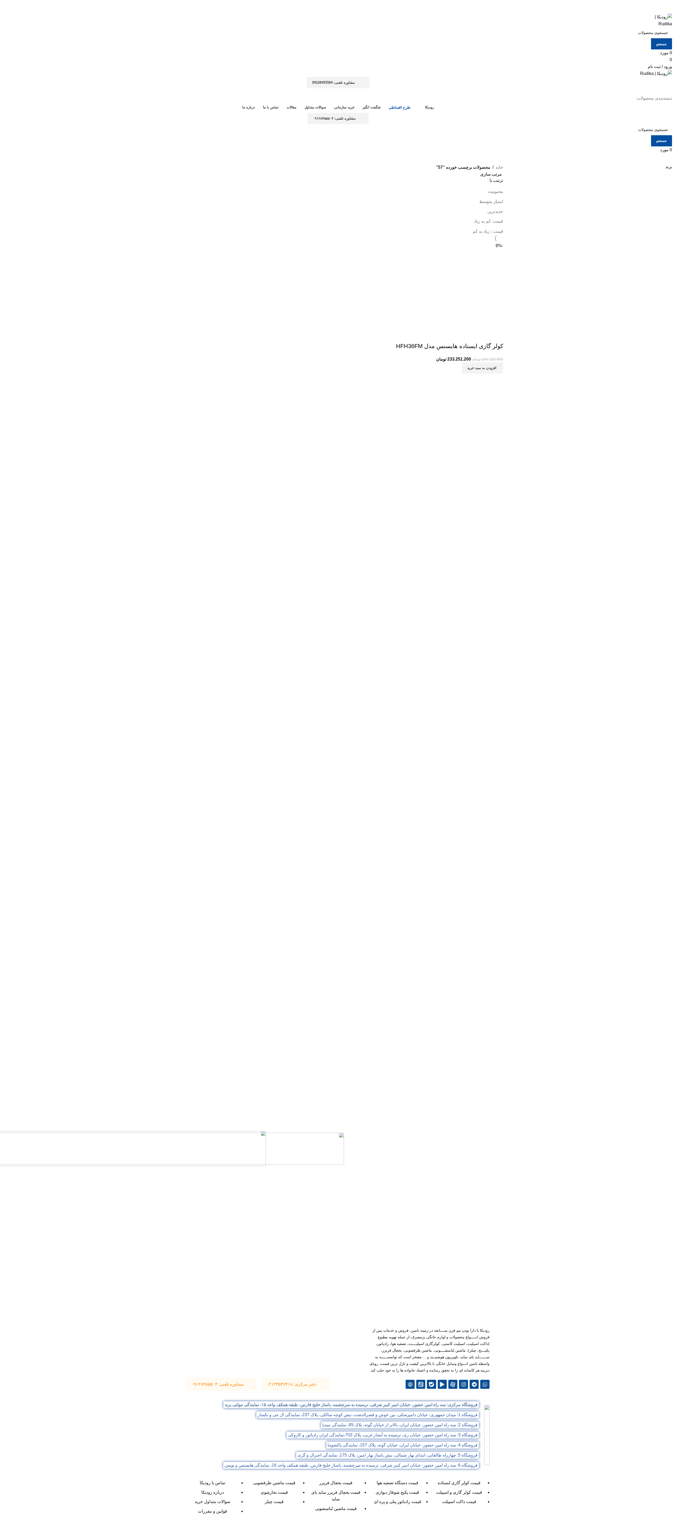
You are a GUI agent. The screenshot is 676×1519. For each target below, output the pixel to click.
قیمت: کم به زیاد (488, 221)
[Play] (442, 1384)
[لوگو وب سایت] (658, 20)
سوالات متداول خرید (212, 1501)
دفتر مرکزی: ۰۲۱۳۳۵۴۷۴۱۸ (291, 1384)
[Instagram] (463, 1384)
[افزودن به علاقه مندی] (467, 335)
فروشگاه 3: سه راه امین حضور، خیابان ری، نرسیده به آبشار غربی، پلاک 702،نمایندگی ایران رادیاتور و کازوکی (383, 1435)
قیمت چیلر (274, 1501)
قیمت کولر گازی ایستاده (459, 1482)
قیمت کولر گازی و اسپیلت (459, 1492)
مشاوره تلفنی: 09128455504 (333, 82)
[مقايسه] (496, 335)
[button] (482, 368)
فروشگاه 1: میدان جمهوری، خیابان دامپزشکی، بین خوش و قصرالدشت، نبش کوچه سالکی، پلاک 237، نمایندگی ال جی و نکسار (368, 1414)
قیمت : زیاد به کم (488, 231)
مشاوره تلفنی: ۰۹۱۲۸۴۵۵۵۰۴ (334, 118)
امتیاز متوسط (491, 201)
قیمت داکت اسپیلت (459, 1501)
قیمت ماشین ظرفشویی (274, 1482)
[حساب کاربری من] (669, 91)
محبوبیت (495, 191)
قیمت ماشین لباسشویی (336, 1508)
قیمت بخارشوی (274, 1492)
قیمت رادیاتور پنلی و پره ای (397, 1501)
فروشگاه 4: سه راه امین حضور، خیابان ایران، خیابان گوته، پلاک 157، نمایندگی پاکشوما (403, 1445)
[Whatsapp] (484, 1384)
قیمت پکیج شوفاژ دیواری (397, 1492)
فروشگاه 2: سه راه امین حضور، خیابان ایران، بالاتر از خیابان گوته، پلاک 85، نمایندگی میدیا (400, 1425)
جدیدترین (495, 211)
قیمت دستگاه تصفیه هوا (397, 1482)
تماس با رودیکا (212, 1482)
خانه (499, 167)
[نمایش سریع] (482, 335)
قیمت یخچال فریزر (335, 1482)
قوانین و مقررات (212, 1511)
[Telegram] (474, 1384)
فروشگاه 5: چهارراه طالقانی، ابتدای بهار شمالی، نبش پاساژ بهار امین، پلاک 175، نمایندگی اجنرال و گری (387, 1455)
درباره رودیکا (212, 1492)
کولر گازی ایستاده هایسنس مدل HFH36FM (449, 346)
